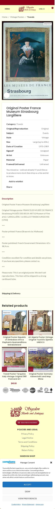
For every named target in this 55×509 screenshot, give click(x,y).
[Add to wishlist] (23, 314)
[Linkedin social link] (32, 2)
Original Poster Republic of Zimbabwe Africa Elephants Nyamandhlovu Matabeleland (14, 341)
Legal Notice (27, 438)
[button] (51, 462)
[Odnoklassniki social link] (29, 187)
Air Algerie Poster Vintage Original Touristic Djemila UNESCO (40, 340)
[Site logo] (27, 8)
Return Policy (27, 450)
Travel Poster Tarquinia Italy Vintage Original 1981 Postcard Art (14, 376)
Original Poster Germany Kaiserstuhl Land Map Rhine (40, 376)
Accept (27, 484)
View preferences (27, 498)
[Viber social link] (41, 187)
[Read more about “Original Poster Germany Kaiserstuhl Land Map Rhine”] (30, 369)
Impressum (40, 504)
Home (4, 17)
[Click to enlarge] (7, 95)
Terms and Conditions (27, 442)
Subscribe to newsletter (29, 423)
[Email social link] (20, 187)
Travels (30, 17)
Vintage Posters (17, 17)
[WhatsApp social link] (32, 187)
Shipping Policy (27, 446)
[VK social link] (35, 187)
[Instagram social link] (26, 2)
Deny (27, 491)
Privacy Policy (27, 434)
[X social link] (17, 187)
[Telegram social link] (38, 187)
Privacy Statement (28, 504)
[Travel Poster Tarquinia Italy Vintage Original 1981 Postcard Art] (14, 359)
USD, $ (41, 9)
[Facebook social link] (22, 2)
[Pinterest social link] (29, 2)
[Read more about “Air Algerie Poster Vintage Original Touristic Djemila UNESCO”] (30, 332)
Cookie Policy (16, 504)
